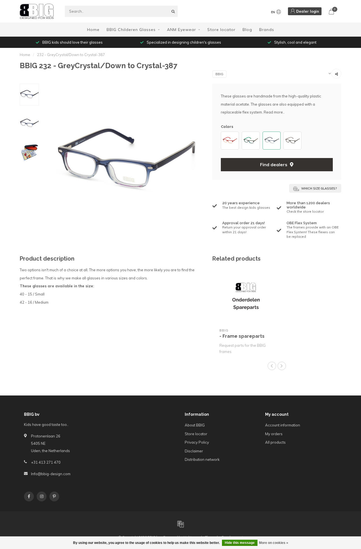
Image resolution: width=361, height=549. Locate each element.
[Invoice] (180, 524)
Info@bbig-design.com (51, 474)
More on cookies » (273, 543)
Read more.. (274, 112)
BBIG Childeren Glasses (131, 29)
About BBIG (195, 425)
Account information (282, 425)
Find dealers (274, 164)
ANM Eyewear (181, 29)
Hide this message (240, 543)
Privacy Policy (197, 442)
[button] (223, 141)
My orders (274, 434)
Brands (266, 29)
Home (93, 29)
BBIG (219, 74)
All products (275, 442)
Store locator (221, 29)
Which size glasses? (318, 188)
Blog (247, 29)
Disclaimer (194, 451)
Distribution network (202, 459)
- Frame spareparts (242, 336)
